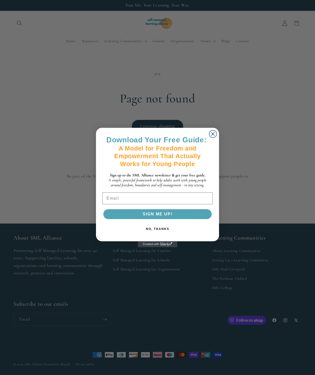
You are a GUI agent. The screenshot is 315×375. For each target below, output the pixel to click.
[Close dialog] (213, 134)
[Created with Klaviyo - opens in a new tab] (157, 244)
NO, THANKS (157, 229)
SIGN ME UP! (158, 214)
